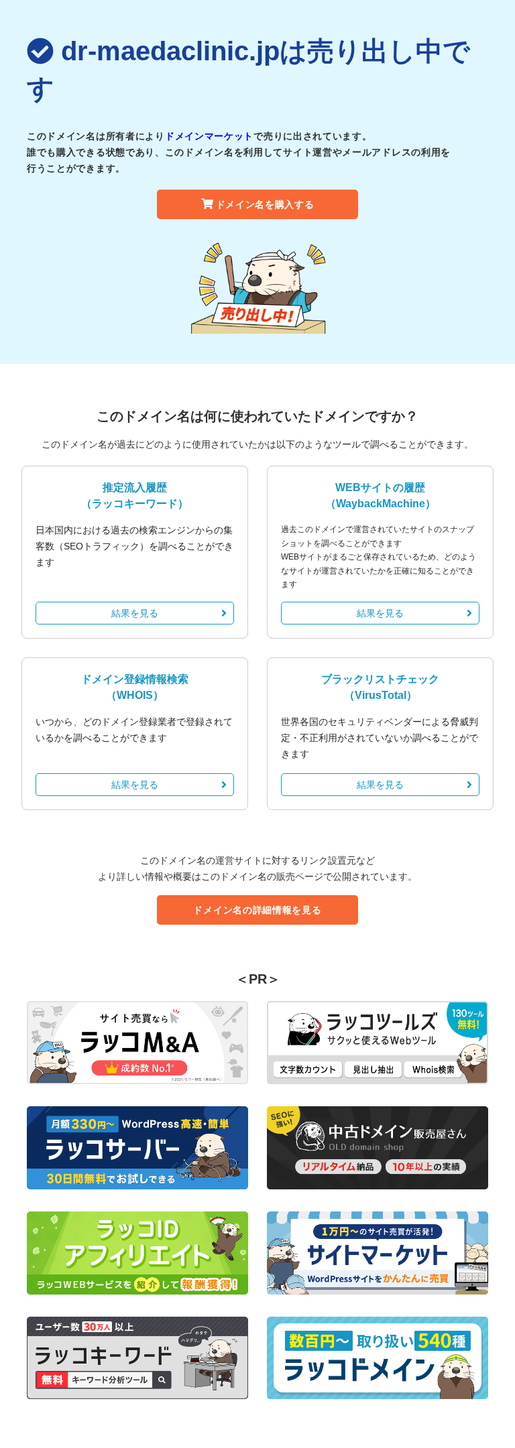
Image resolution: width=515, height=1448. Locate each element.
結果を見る (134, 613)
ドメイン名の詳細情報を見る (257, 910)
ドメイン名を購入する (265, 204)
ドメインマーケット (209, 136)
